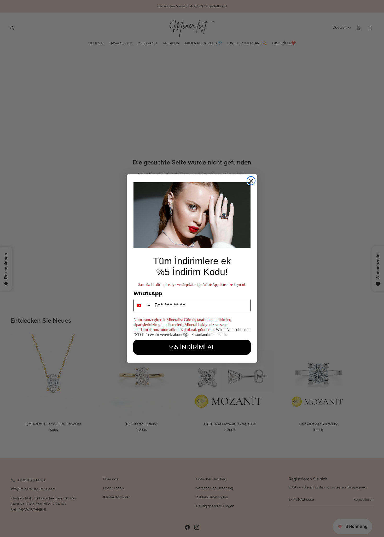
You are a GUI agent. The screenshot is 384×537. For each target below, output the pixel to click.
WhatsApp (147, 293)
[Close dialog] (251, 180)
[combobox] (143, 305)
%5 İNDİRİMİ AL (192, 347)
